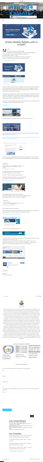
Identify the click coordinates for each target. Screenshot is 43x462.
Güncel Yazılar (21, 39)
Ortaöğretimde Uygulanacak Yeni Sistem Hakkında (7, 356)
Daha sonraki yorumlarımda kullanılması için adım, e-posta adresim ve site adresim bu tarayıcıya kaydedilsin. (21, 389)
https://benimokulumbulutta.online (9, 60)
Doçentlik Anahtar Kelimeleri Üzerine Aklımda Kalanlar (33, 355)
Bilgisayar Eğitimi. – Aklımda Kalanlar (16, 447)
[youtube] (22, 1)
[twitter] (20, 1)
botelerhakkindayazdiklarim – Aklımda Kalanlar (18, 435)
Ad (3, 370)
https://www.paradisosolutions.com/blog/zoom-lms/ (12, 214)
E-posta (4, 376)
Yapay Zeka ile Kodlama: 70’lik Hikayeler (16, 429)
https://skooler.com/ (6, 105)
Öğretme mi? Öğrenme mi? (18, 451)
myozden (6, 296)
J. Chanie (10, 451)
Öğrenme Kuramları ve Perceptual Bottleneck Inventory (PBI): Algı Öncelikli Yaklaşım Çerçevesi (21, 426)
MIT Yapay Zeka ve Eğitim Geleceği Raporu (17, 422)
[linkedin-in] (8, 459)
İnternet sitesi (5, 381)
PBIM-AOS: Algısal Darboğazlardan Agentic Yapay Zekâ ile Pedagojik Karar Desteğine (20, 424)
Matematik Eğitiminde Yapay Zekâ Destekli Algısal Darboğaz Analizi (20, 428)
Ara (9, 414)
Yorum (4, 392)
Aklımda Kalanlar (21, 9)
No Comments (24, 46)
